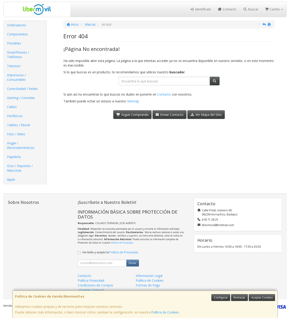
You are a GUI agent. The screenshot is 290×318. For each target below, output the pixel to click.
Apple (11, 179)
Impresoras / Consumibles (16, 77)
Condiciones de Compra (95, 285)
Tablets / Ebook (18, 125)
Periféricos (15, 116)
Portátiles (14, 43)
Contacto (229, 9)
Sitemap (133, 101)
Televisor (13, 66)
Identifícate (202, 9)
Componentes (17, 34)
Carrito (275, 9)
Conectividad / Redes (22, 88)
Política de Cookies (165, 312)
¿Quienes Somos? (91, 290)
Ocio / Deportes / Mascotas (20, 168)
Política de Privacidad (122, 242)
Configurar (221, 297)
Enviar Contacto (171, 114)
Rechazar (239, 297)
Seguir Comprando (134, 114)
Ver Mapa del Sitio (208, 114)
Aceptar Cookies (262, 297)
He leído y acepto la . (110, 252)
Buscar (252, 9)
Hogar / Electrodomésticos (20, 145)
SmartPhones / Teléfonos (18, 54)
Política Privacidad (91, 280)
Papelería (14, 157)
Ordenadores (16, 25)
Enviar (132, 263)
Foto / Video (16, 134)
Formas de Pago (148, 285)
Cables (12, 107)
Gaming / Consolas (21, 98)
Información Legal (149, 276)
